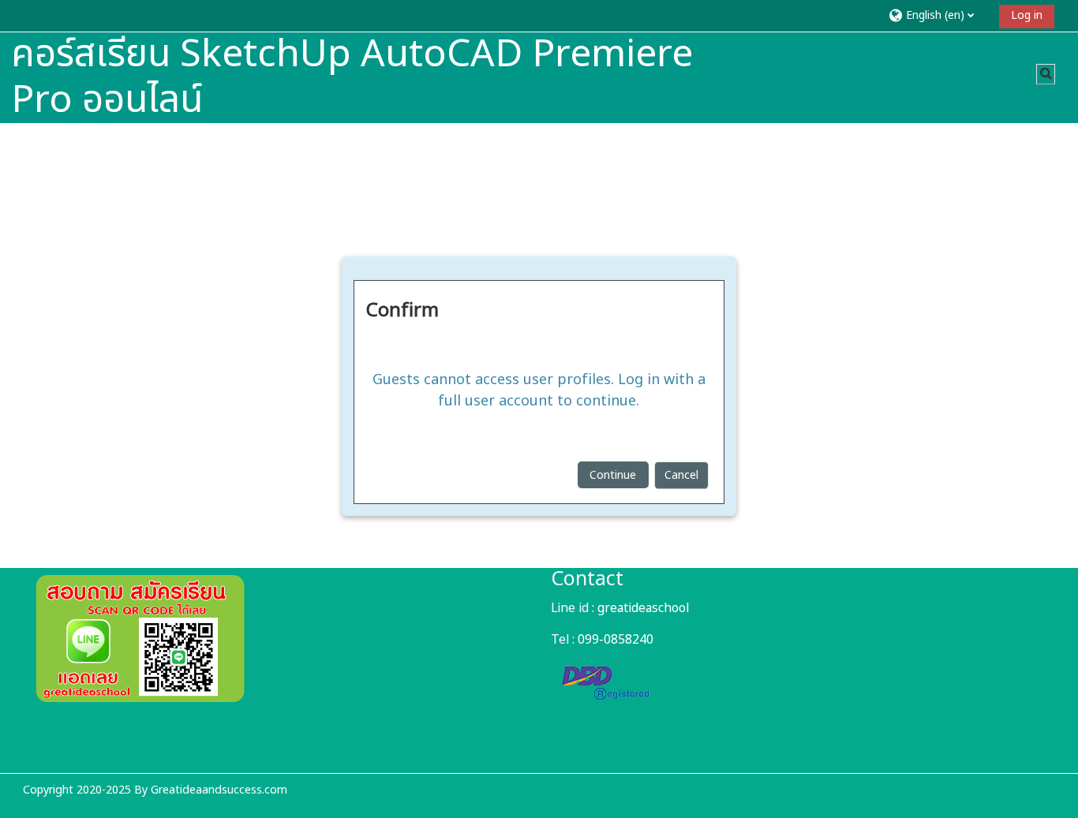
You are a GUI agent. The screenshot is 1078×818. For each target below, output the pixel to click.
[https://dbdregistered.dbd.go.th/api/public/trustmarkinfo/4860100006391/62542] (606, 694)
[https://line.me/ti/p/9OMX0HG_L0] (140, 698)
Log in (1026, 15)
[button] (938, 15)
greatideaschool (643, 608)
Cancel (681, 475)
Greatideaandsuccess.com (219, 790)
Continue (613, 475)
